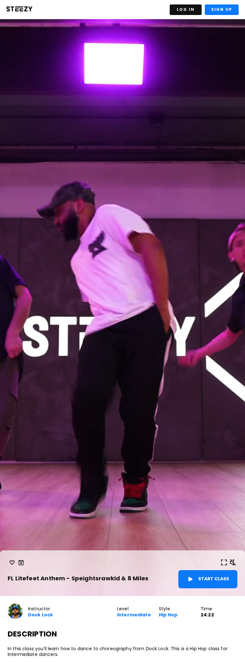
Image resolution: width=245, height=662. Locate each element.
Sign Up (221, 9)
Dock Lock (40, 615)
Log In (186, 9)
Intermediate (134, 615)
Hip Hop (168, 615)
